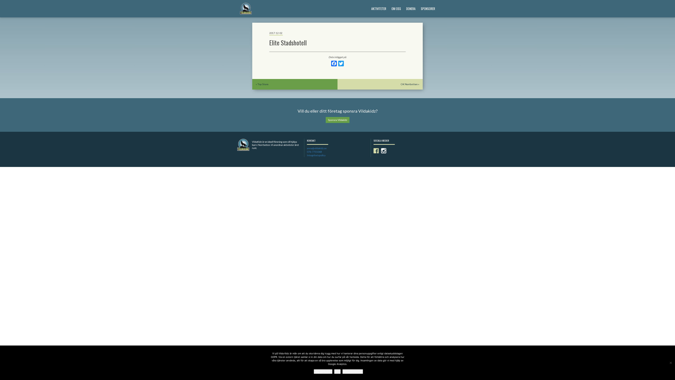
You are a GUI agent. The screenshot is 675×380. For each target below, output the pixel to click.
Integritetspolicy (316, 155)
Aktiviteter (378, 8)
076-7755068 (314, 151)
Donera (411, 8)
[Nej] (670, 363)
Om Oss (396, 8)
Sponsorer (428, 8)
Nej (337, 371)
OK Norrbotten (409, 84)
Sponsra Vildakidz (337, 119)
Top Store (262, 84)
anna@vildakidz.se (317, 148)
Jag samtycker (323, 371)
